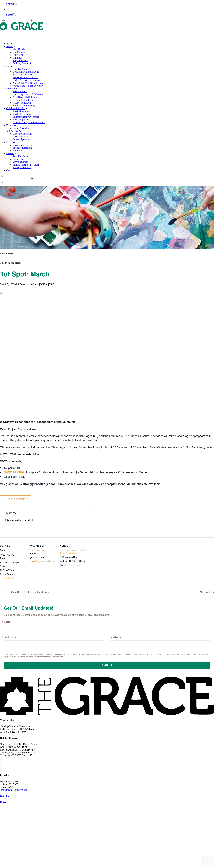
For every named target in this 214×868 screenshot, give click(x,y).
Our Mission (19, 52)
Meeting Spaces (20, 162)
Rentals (10, 153)
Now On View (20, 69)
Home (9, 43)
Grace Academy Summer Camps (29, 122)
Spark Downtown (21, 111)
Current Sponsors (21, 139)
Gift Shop (17, 57)
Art (8, 66)
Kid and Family (7, 578)
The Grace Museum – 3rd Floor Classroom (73, 552)
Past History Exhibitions (25, 97)
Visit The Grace (20, 49)
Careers (4, 802)
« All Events (7, 253)
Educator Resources (22, 147)
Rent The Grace (20, 156)
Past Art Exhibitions (22, 74)
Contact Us (11, 4)
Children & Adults (15, 108)
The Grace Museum (40, 550)
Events (10, 125)
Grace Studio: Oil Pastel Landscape (29, 592)
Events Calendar (21, 128)
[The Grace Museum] (107, 26)
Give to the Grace (21, 136)
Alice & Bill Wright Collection (28, 83)
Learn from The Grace (24, 145)
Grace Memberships (22, 133)
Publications (19, 150)
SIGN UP (107, 665)
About (9, 46)
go (32, 179)
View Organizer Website (42, 561)
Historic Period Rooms (24, 100)
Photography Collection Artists (28, 85)
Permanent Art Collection (25, 77)
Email (7, 621)
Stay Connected (20, 60)
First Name (10, 637)
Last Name (116, 637)
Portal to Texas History (24, 105)
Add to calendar (16, 498)
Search (9, 14)
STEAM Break (202, 592)
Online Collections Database (27, 80)
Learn (9, 142)
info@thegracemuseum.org (13, 790)
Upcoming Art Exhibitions (26, 71)
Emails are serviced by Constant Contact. (49, 656)
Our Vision (18, 55)
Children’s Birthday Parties (26, 164)
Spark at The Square (23, 114)
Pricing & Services (22, 167)
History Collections (22, 102)
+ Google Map (74, 565)
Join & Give (12, 131)
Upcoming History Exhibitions (28, 94)
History (10, 88)
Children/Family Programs (26, 116)
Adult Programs (20, 119)
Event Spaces (19, 159)
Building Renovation (23, 63)
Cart (8, 170)
